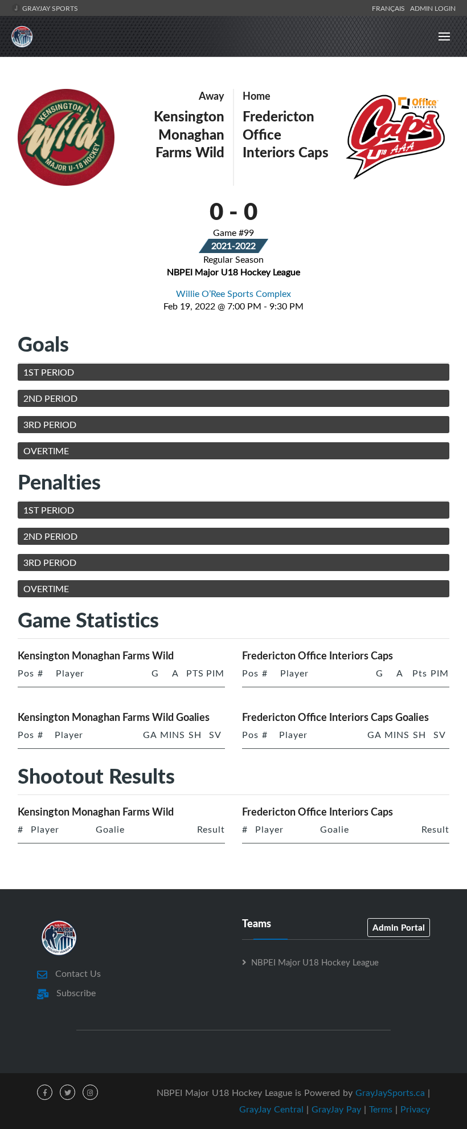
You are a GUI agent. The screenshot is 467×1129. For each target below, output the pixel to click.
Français (390, 8)
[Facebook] (45, 1092)
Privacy (415, 1109)
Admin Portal (398, 927)
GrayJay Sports (49, 8)
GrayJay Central (271, 1109)
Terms (380, 1109)
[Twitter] (67, 1092)
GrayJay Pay (336, 1109)
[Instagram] (90, 1092)
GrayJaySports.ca (390, 1092)
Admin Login (433, 8)
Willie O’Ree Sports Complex (233, 293)
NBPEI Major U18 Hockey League (315, 962)
